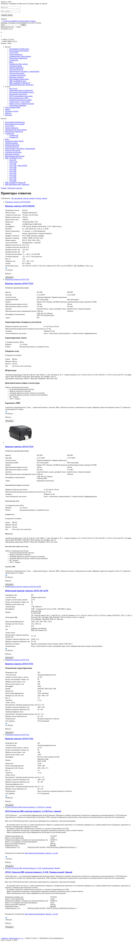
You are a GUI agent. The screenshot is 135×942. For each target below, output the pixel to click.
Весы (11, 62)
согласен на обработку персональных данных (19, 21)
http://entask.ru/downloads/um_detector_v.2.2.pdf (41, 853)
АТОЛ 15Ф (13, 162)
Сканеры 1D (13, 137)
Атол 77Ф (12, 179)
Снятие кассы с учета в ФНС (19, 102)
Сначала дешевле (29, 198)
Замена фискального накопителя (21, 90)
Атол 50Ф (12, 171)
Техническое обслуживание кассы (21, 92)
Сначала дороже (41, 198)
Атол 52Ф (12, 173)
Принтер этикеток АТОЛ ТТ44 (19, 446)
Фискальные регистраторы (19, 51)
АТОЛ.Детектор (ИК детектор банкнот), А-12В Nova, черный (33, 811)
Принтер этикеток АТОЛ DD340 (19, 206)
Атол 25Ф (12, 167)
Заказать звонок (7, 15)
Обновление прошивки (17, 105)
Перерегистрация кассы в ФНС (20, 100)
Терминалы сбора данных (18, 64)
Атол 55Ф (12, 175)
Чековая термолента (16, 68)
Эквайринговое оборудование (20, 56)
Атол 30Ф (12, 169)
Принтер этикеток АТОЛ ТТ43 (19, 283)
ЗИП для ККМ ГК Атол (17, 81)
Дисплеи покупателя (16, 73)
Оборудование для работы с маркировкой (24, 71)
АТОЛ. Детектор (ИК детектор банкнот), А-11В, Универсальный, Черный (38, 872)
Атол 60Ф (12, 177)
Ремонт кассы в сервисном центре (21, 103)
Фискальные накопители (18, 58)
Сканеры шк (13, 60)
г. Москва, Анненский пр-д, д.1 (12, 938)
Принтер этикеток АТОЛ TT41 (19, 664)
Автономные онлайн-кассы (19, 49)
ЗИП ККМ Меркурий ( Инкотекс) (21, 85)
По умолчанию (16, 198)
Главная (4, 188)
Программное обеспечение (19, 79)
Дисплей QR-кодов (16, 69)
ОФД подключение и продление (21, 96)
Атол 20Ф (12, 164)
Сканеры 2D (13, 135)
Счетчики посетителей (17, 75)
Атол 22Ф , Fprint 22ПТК (18, 165)
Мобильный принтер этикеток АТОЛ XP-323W (26, 591)
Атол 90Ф (12, 181)
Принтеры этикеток (16, 77)
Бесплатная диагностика (18, 94)
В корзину (9, 277)
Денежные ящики (15, 66)
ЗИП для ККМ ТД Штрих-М (19, 83)
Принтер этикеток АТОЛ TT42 (19, 739)
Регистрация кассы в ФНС (18, 98)
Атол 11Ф (12, 160)
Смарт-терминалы (15, 54)
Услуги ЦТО (13, 52)
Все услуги (13, 88)
